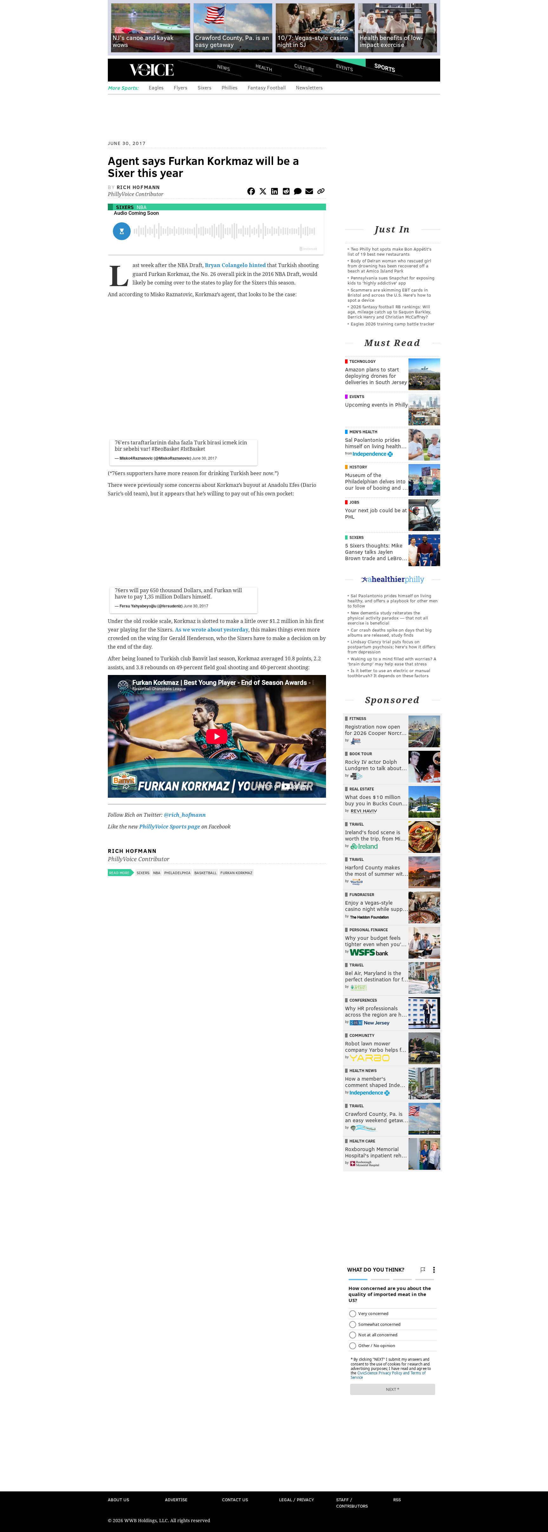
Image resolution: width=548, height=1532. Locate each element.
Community (362, 1035)
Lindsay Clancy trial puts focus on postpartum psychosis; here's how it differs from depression (391, 646)
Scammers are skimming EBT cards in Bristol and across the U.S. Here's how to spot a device (389, 295)
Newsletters (309, 87)
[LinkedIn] (275, 192)
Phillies (230, 87)
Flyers (180, 87)
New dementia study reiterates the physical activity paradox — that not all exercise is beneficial (388, 618)
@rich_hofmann (185, 815)
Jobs (354, 502)
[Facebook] (251, 192)
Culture (304, 67)
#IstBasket (192, 449)
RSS (397, 1499)
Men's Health (363, 432)
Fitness (357, 718)
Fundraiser (361, 894)
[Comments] (298, 192)
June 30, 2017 (204, 458)
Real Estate (361, 789)
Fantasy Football (267, 87)
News (223, 67)
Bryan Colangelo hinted (235, 265)
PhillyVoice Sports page (169, 827)
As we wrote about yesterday (211, 630)
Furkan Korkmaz (236, 872)
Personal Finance (368, 930)
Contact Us (235, 1499)
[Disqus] (217, 1048)
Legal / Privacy (296, 1499)
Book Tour (360, 753)
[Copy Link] (321, 192)
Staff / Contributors (352, 1502)
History (358, 467)
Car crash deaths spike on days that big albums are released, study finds (390, 632)
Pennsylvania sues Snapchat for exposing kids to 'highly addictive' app (391, 280)
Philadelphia (177, 872)
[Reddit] (286, 192)
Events (344, 67)
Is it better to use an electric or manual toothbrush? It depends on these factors (389, 672)
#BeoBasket (165, 449)
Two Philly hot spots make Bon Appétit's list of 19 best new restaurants (390, 251)
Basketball (205, 872)
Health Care (362, 1141)
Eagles (156, 87)
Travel (356, 824)
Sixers (205, 87)
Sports (385, 67)
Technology (362, 361)
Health (264, 67)
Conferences (363, 1000)
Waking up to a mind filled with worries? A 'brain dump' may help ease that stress (392, 661)
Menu (118, 70)
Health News (363, 1070)
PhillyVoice (151, 69)
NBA (142, 207)
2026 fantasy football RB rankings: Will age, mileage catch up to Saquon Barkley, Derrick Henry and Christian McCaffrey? (389, 312)
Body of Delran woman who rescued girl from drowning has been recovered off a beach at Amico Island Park (389, 266)
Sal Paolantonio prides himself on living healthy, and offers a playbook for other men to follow (393, 601)
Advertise (176, 1499)
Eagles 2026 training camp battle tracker (392, 324)
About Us (118, 1499)
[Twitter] (263, 192)
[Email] (309, 192)
